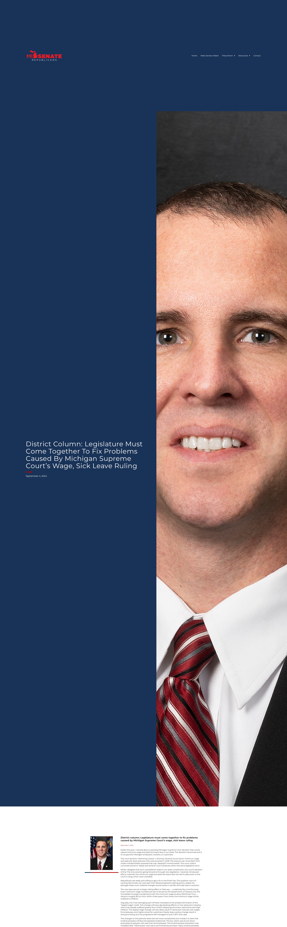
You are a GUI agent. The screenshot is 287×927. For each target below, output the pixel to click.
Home (194, 56)
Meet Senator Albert (210, 56)
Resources (243, 56)
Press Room (227, 56)
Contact (257, 56)
